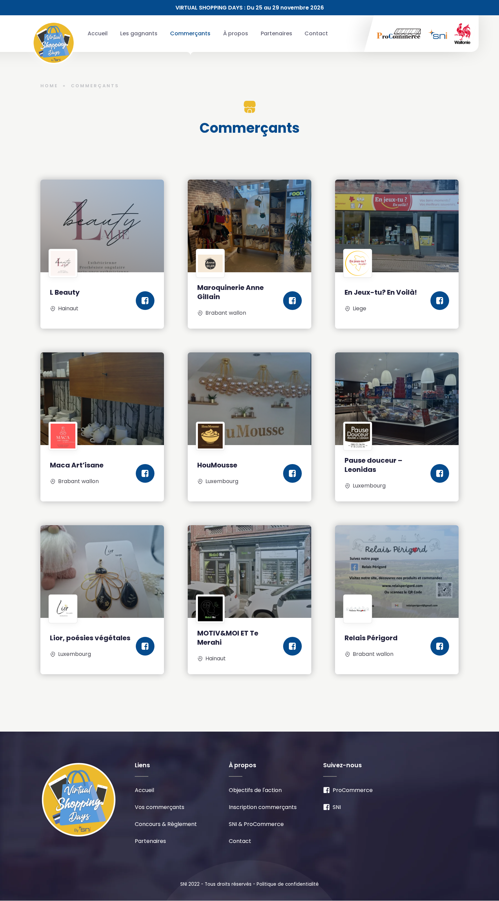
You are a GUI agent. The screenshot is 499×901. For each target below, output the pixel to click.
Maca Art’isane (77, 465)
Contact (316, 33)
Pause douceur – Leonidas (373, 465)
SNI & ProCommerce (256, 824)
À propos (235, 33)
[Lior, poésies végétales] (102, 571)
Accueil (98, 33)
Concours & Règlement (166, 824)
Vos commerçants (159, 807)
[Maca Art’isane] (102, 398)
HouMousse (217, 465)
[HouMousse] (249, 398)
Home (49, 86)
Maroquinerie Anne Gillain (230, 292)
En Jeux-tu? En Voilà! (381, 292)
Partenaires (276, 33)
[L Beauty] (102, 226)
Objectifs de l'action (255, 790)
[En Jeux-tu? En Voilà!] (397, 226)
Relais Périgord (371, 638)
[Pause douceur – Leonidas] (397, 398)
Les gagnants (139, 33)
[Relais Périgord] (397, 571)
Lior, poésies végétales (90, 638)
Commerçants (190, 33)
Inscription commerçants (263, 807)
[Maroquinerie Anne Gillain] (249, 226)
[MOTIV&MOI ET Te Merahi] (249, 571)
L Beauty (65, 292)
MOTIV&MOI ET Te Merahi (227, 637)
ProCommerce (353, 790)
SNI (337, 807)
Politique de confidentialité (288, 884)
